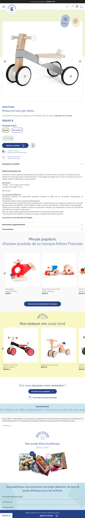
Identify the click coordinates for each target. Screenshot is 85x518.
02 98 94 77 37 (50, 1)
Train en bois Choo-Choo (51, 289)
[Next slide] (80, 61)
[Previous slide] (5, 61)
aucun (5, 130)
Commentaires (7, 229)
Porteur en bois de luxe (49, 365)
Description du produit (10, 164)
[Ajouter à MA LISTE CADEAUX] (33, 145)
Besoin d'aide (7, 507)
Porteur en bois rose (10, 365)
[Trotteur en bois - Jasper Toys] (58, 345)
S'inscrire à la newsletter (40, 391)
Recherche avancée (53, 513)
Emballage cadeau (9, 126)
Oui (17, 130)
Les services (7, 502)
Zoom (4, 22)
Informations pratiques (12, 497)
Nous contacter (42, 513)
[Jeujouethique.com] (12, 13)
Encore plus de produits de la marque (42, 304)
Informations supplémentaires (13, 225)
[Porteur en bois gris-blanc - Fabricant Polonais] (22, 270)
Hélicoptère (9, 289)
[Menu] (3, 6)
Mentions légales (31, 513)
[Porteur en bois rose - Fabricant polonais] (20, 345)
